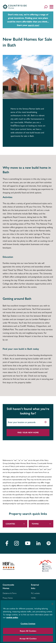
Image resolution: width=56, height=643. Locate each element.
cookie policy (12, 617)
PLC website (35, 593)
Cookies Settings (28, 623)
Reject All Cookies (28, 631)
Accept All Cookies (28, 638)
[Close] (52, 604)
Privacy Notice (8, 598)
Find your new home (28, 432)
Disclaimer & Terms (9, 593)
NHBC (33, 598)
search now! (33, 25)
